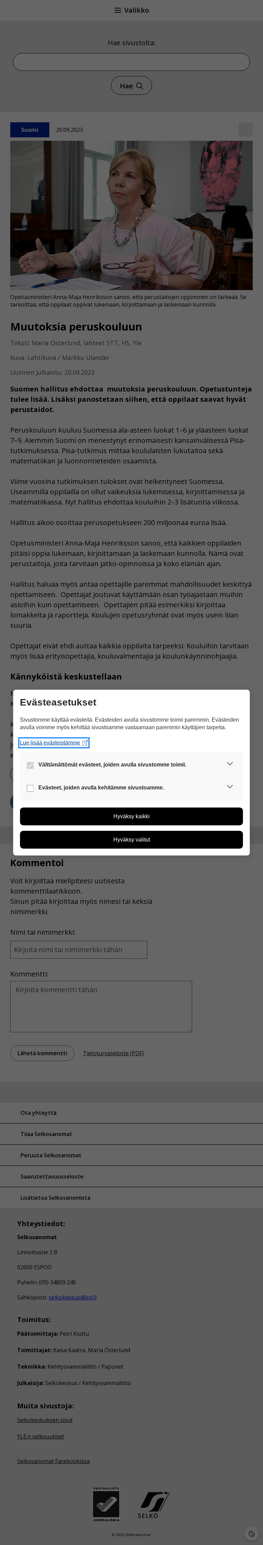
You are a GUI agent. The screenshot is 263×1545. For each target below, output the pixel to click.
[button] (230, 765)
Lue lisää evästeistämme (50, 743)
